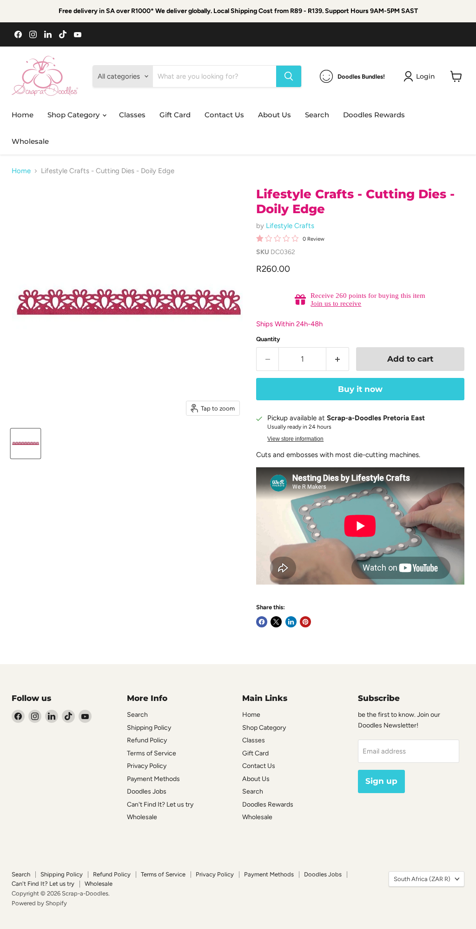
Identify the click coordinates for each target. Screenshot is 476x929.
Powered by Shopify (39, 903)
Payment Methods (153, 779)
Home (22, 114)
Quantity (268, 339)
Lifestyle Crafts (290, 226)
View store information (295, 439)
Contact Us (224, 114)
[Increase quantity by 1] (337, 359)
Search (317, 114)
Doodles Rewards (374, 114)
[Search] (288, 76)
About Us (274, 114)
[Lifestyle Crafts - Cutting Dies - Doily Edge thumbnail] (25, 443)
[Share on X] (276, 621)
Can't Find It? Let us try (160, 804)
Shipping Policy (149, 728)
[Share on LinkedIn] (291, 621)
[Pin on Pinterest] (305, 621)
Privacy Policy (146, 766)
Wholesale (30, 141)
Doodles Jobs (146, 791)
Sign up (381, 781)
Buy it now (360, 389)
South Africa (422, 878)
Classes (132, 114)
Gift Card (175, 114)
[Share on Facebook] (261, 621)
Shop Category (74, 114)
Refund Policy (147, 740)
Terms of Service (151, 753)
